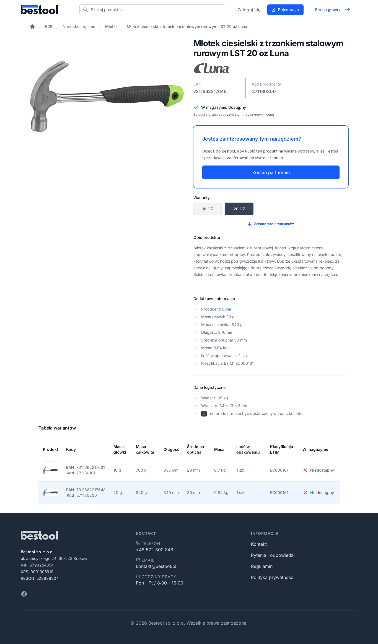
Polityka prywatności (272, 577)
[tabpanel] (107, 96)
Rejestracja (288, 9)
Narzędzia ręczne (79, 26)
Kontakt (259, 544)
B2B (49, 26)
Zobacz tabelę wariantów (274, 224)
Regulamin (262, 566)
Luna (226, 309)
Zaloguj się (248, 9)
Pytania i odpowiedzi (273, 555)
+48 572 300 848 (154, 549)
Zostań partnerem (271, 172)
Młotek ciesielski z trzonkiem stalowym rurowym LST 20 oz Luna (187, 26)
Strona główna (328, 9)
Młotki (111, 26)
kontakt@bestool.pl (156, 566)
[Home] (32, 26)
